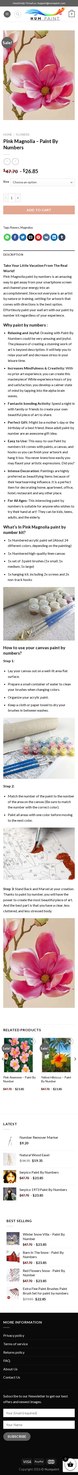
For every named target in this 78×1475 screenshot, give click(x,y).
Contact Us (11, 1377)
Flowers (22, 134)
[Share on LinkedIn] (54, 237)
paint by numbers (29, 324)
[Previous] (3, 1068)
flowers (14, 227)
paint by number (31, 894)
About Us (10, 1369)
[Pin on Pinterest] (38, 237)
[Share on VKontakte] (46, 237)
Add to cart (39, 210)
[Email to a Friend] (30, 237)
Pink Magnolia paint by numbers (27, 276)
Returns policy (13, 1352)
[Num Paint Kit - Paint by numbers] (45, 14)
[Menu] (7, 14)
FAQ (6, 1360)
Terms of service (15, 1344)
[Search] (17, 14)
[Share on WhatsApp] (7, 237)
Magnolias (26, 227)
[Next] (75, 1068)
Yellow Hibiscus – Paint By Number (56, 1079)
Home (7, 134)
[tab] (39, 254)
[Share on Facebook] (15, 237)
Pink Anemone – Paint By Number (19, 1079)
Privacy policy (13, 1335)
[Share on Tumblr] (61, 237)
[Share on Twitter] (22, 237)
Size (6, 181)
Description (13, 254)
